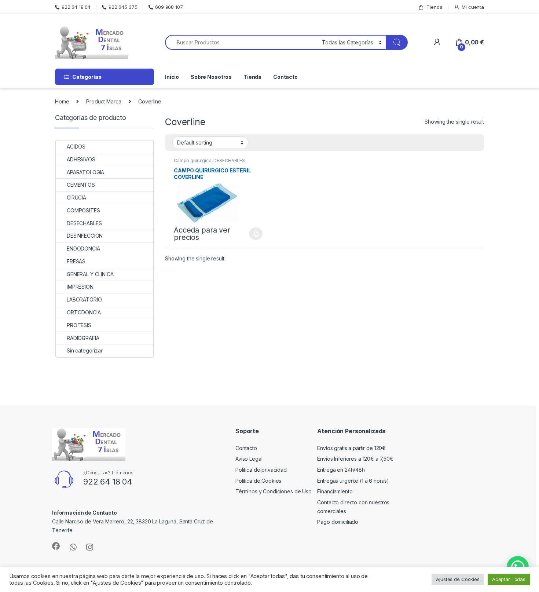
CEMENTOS (81, 185)
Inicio (172, 77)
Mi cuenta (473, 7)
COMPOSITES (83, 210)
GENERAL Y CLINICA (90, 274)
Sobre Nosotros (211, 77)
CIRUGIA (76, 197)
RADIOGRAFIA (83, 338)
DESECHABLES (229, 160)
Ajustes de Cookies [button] (457, 579)
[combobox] (241, 42)
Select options (254, 233)
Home (62, 101)
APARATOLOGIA (85, 172)
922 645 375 (123, 7)
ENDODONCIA (83, 248)
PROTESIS (79, 325)
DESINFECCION (85, 236)
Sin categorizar (85, 350)
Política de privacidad (261, 470)
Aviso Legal (248, 459)
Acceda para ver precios (202, 234)
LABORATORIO (84, 299)
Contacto (285, 77)
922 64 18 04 (76, 7)
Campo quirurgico (193, 160)
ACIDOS (76, 146)
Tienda (434, 7)
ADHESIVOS (81, 159)
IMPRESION (80, 287)
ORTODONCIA (84, 312)
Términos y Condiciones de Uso (273, 491)
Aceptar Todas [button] (508, 579)
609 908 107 (169, 7)
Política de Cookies (258, 481)
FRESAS (76, 261)
